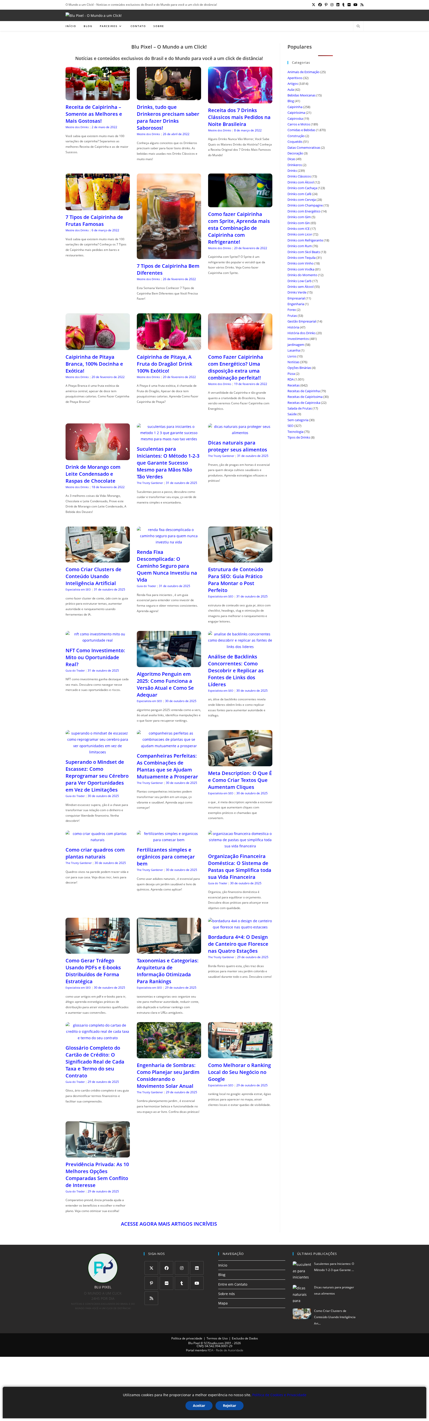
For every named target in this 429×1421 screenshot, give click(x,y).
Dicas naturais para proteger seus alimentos (237, 446)
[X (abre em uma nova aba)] (313, 4)
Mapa (223, 1303)
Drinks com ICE (298, 228)
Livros (291, 356)
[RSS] (151, 1298)
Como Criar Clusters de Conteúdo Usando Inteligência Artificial (93, 576)
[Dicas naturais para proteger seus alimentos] (240, 432)
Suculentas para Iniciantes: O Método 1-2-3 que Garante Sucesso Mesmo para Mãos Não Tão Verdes (168, 462)
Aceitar (199, 1405)
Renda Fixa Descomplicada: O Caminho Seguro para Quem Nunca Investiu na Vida (167, 566)
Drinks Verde (296, 292)
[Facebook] (166, 1268)
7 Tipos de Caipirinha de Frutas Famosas (94, 220)
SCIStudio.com (214, 1343)
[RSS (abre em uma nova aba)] (361, 4)
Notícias (293, 362)
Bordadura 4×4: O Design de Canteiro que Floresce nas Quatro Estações (238, 944)
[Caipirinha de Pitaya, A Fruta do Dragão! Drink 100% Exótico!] (169, 346)
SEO (290, 425)
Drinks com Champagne (305, 205)
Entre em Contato (232, 1284)
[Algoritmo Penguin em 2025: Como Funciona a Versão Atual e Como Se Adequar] (169, 664)
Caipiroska (295, 118)
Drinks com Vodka (300, 269)
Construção (296, 136)
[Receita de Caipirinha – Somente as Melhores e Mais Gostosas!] (98, 97)
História (293, 327)
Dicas (291, 159)
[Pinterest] (151, 1283)
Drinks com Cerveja (301, 199)
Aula (290, 89)
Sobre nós (226, 1293)
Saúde (292, 414)
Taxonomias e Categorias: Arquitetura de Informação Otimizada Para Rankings (168, 971)
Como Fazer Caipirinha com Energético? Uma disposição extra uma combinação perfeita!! (235, 367)
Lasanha (293, 350)
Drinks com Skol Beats (303, 252)
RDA (290, 379)
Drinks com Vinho (300, 263)
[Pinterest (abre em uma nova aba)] (326, 4)
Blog (290, 101)
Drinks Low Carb (299, 281)
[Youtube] (197, 1283)
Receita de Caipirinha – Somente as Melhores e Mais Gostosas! (94, 114)
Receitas (293, 385)
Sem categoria (297, 420)
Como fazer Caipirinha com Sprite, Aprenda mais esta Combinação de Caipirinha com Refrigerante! (239, 228)
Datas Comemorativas (303, 147)
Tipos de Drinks (298, 437)
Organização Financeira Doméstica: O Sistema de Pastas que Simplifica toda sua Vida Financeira (239, 866)
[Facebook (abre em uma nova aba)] (320, 4)
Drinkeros (294, 165)
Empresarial (296, 298)
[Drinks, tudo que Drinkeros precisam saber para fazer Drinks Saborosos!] (169, 97)
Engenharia (295, 304)
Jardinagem (295, 344)
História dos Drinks (301, 333)
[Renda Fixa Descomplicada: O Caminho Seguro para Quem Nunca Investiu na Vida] (169, 542)
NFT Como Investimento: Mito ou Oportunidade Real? (95, 657)
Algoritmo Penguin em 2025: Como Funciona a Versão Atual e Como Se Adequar (165, 684)
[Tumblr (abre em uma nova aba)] (343, 4)
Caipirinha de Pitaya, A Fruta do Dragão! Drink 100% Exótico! (164, 364)
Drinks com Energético (304, 211)
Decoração (295, 153)
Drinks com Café (299, 194)
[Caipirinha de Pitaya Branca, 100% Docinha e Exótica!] (98, 346)
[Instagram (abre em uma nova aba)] (332, 4)
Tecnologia (295, 431)
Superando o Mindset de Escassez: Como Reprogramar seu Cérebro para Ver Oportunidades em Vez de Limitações (97, 776)
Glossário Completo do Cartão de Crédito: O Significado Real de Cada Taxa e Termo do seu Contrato (95, 1061)
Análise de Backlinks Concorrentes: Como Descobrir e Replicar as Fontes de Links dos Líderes (236, 670)
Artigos (292, 83)
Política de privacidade (186, 1338)
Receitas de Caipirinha (303, 391)
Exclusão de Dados (245, 1338)
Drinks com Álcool (300, 182)
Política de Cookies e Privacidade (279, 1394)
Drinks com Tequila (301, 257)
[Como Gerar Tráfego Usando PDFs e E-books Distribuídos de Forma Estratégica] (98, 950)
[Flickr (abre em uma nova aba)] (349, 4)
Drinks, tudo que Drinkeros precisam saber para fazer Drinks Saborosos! (168, 117)
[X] (151, 1268)
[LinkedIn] (197, 1268)
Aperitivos (294, 78)
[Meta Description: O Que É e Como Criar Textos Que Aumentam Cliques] (240, 763)
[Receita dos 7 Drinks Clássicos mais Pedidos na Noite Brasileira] (240, 100)
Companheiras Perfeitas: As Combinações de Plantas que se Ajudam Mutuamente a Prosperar (167, 766)
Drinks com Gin (298, 223)
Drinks (292, 170)
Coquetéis (294, 141)
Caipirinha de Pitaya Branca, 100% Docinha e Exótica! (94, 364)
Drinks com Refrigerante (305, 240)
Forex (291, 309)
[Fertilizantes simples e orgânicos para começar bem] (169, 839)
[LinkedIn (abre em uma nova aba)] (338, 4)
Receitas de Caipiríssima (304, 396)
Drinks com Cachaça (302, 188)
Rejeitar (229, 1405)
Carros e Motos (298, 124)
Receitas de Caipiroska (303, 402)
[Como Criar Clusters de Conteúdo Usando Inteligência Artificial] (98, 559)
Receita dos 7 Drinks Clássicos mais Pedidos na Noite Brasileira (239, 117)
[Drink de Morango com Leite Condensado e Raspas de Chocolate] (98, 456)
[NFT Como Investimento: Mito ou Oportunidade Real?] (98, 640)
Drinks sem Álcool (300, 286)
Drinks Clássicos (299, 176)
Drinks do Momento (302, 275)
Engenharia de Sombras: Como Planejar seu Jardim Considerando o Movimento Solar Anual (168, 1075)
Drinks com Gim (299, 217)
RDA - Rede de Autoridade (225, 1350)
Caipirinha (294, 107)
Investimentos (298, 338)
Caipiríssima (296, 112)
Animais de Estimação (303, 72)
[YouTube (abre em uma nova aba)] (355, 4)
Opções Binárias (299, 367)
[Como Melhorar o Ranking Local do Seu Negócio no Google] (240, 1055)
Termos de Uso (217, 1338)
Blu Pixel (194, 1343)
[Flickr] (166, 1283)
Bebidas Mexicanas (301, 95)
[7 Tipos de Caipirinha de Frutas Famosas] (98, 207)
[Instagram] (181, 1268)
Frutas (292, 315)
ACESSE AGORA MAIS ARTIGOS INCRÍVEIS (169, 1223)
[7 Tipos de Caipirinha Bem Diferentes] (169, 256)
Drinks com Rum (299, 246)
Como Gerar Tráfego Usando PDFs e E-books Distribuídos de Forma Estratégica (93, 971)
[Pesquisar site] (358, 26)
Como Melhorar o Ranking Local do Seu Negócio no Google (239, 1072)
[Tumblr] (181, 1283)
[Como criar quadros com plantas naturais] (98, 839)
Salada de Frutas (299, 408)
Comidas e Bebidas (301, 130)
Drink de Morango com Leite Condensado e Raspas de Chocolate (93, 474)
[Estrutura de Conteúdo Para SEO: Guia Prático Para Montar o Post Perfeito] (240, 559)
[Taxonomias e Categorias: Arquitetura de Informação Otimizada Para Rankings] (169, 950)
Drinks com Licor (299, 234)
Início (222, 1265)
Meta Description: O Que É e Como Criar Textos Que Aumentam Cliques (240, 780)
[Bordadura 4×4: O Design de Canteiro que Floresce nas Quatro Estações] (240, 927)
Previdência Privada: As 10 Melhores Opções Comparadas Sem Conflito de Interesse (97, 1174)
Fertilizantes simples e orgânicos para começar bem (166, 856)
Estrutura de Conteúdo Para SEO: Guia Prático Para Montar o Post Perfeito (235, 579)
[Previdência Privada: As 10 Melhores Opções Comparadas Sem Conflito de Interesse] (98, 1154)
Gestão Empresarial (301, 321)
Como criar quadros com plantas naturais (95, 853)
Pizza (291, 373)
